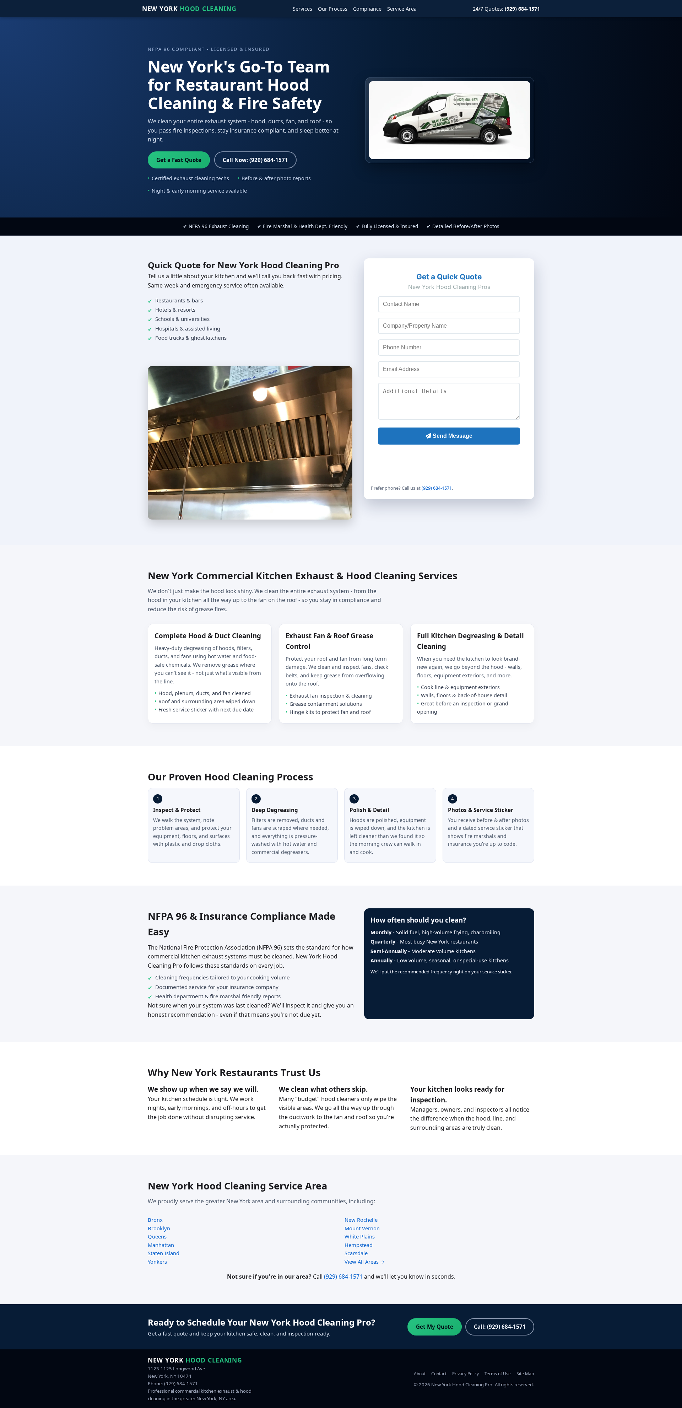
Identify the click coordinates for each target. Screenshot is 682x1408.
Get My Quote (434, 1326)
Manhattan (161, 1244)
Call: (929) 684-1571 (500, 1326)
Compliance (367, 8)
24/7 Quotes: (506, 8)
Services (302, 8)
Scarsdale (356, 1253)
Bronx (155, 1219)
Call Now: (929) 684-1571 (255, 159)
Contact (438, 1374)
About (420, 1374)
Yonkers (157, 1261)
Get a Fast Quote (178, 159)
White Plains (360, 1236)
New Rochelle (361, 1219)
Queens (157, 1236)
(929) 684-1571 (437, 488)
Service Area (402, 8)
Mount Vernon (362, 1228)
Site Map (525, 1374)
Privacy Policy (465, 1374)
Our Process (332, 8)
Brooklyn (159, 1228)
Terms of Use (498, 1374)
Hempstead (359, 1244)
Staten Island (163, 1253)
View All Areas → (365, 1261)
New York (189, 8)
